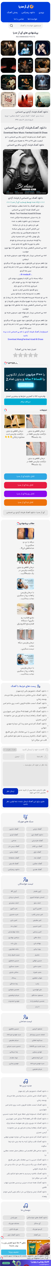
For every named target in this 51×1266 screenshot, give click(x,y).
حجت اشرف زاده (14, 955)
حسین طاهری (14, 1029)
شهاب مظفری (37, 978)
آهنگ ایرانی (37, 829)
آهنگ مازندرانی (37, 840)
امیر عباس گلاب (37, 914)
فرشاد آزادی (26, 137)
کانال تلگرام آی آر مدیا (25, 476)
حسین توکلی (37, 961)
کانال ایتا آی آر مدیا (25, 502)
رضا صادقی (14, 984)
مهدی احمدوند (13, 1001)
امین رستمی (37, 932)
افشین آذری (37, 909)
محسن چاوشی (13, 989)
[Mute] (10, 389)
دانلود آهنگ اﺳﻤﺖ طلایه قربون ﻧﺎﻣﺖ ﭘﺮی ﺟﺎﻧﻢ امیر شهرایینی (25, 705)
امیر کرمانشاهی (37, 1058)
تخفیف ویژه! (14, 1252)
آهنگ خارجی (13, 829)
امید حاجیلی (13, 914)
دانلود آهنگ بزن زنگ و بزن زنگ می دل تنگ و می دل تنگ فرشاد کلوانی (26, 1166)
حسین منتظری (14, 961)
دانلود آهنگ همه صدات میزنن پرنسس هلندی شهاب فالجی (25, 1185)
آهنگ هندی (37, 869)
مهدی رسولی (37, 1052)
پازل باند (14, 943)
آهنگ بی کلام (37, 846)
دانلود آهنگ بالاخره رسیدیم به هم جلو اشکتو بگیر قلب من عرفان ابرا (25, 738)
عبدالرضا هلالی (37, 1040)
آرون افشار (37, 891)
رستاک (14, 978)
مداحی (13, 840)
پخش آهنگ (12, 12)
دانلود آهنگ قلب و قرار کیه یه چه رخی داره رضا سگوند (27, 1144)
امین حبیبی (37, 926)
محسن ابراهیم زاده (37, 1001)
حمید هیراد (37, 972)
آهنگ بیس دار (13, 846)
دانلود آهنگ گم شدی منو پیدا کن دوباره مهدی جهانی (27, 725)
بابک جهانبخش (13, 932)
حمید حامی (37, 966)
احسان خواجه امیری (37, 897)
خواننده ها (32, 19)
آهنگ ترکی (37, 852)
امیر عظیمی (37, 920)
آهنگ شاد (37, 858)
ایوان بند (13, 926)
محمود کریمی (37, 1029)
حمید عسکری (14, 966)
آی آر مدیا (41, 512)
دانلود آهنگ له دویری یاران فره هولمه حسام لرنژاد (26, 1123)
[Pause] (7, 389)
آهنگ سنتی (14, 852)
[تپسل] (1, 1258)
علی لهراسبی (37, 989)
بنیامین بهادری (13, 937)
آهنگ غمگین (37, 863)
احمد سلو (37, 903)
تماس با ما (19, 19)
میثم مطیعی (13, 1040)
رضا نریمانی (14, 1052)
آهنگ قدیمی (13, 863)
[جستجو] (11, 25)
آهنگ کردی (14, 835)
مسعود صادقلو (37, 995)
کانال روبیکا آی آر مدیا (25, 494)
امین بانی (13, 920)
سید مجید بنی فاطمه (37, 1046)
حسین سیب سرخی (14, 1046)
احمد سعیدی (14, 903)
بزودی (41, 12)
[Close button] (49, 1237)
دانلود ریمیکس (28, 12)
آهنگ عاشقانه (14, 858)
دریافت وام (25, 401)
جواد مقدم (14, 1058)
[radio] (35, 355)
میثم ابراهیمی (13, 995)
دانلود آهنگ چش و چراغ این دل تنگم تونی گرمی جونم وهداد (25, 1194)
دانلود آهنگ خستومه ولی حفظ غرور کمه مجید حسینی (25, 1114)
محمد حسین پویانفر (37, 1034)
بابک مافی (37, 937)
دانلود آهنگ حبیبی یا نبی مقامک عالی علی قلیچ (26, 732)
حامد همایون (14, 949)
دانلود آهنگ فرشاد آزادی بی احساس (32, 112)
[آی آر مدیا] (25, 6)
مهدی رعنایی (13, 1063)
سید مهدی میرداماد (14, 1034)
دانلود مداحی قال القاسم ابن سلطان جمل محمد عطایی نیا (25, 1153)
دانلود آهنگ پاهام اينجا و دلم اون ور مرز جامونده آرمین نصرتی (25, 717)
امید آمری (13, 909)
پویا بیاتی (37, 949)
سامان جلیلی (13, 972)
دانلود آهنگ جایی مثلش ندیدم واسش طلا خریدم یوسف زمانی (26, 697)
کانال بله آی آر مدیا (25, 485)
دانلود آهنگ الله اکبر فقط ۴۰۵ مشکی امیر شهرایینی (24, 711)
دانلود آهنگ (41, 137)
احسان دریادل (14, 897)
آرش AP (14, 891)
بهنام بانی (37, 943)
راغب (37, 984)
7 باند (37, 1007)
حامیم (37, 955)
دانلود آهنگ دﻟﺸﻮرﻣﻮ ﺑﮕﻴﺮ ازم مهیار (31, 691)
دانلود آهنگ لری (37, 835)
